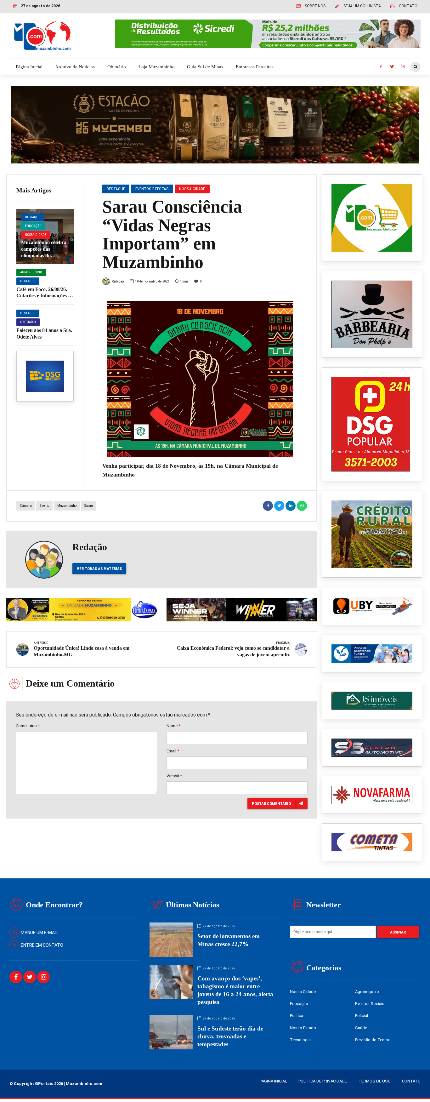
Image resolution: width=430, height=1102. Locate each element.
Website (174, 776)
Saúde (361, 1027)
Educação (33, 226)
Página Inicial (29, 66)
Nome (173, 725)
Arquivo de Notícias (75, 66)
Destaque (32, 217)
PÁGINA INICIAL (273, 1081)
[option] (200, 379)
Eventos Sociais (369, 1003)
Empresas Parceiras (255, 66)
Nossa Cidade (36, 235)
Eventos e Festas (152, 188)
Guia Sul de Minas (205, 66)
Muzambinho (66, 506)
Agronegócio (31, 272)
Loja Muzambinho (157, 66)
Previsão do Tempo (373, 1039)
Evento (44, 506)
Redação (118, 281)
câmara (26, 506)
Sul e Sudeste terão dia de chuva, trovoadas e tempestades (230, 1036)
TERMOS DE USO (375, 1081)
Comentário (28, 725)
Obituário (116, 66)
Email (173, 751)
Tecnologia (300, 1039)
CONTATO (411, 1081)
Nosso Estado (303, 1027)
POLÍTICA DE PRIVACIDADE (322, 1081)
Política (296, 1015)
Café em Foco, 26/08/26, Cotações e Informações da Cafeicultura (44, 296)
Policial (361, 1015)
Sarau (88, 506)
